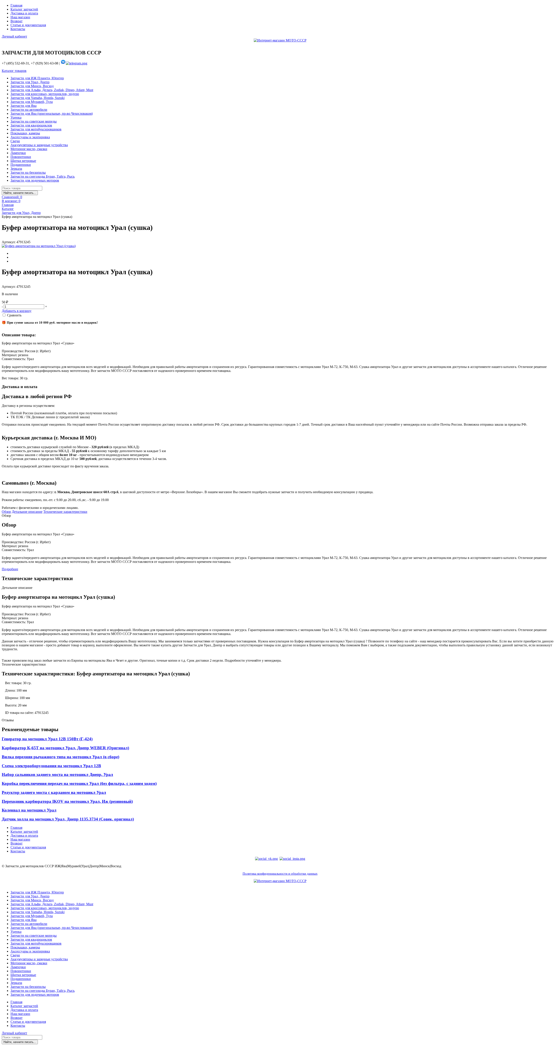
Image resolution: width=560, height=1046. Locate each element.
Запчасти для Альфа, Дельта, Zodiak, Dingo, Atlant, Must (51, 90)
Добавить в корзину (17, 311)
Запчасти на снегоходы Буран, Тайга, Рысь (42, 176)
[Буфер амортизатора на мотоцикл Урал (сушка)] (39, 246)
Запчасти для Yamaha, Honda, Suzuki (37, 98)
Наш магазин (20, 17)
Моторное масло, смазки (28, 149)
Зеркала (16, 168)
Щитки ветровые (23, 161)
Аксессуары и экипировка (30, 137)
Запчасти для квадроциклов (31, 125)
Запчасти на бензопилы (28, 172)
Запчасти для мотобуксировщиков (35, 129)
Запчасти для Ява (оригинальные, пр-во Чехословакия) (51, 113)
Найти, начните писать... (20, 192)
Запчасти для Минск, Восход (32, 86)
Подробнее (10, 569)
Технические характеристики (65, 511)
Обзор (6, 511)
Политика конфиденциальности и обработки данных (280, 873)
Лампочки (18, 153)
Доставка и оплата (24, 13)
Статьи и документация (28, 25)
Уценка (15, 117)
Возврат (16, 21)
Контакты (17, 29)
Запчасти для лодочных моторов (34, 180)
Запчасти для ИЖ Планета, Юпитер (37, 78)
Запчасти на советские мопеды (33, 121)
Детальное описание (27, 511)
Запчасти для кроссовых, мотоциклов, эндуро (44, 94)
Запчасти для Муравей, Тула (31, 102)
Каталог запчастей (24, 9)
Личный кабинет (14, 36)
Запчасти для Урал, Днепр (29, 82)
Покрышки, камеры (25, 133)
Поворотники (20, 157)
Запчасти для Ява (23, 106)
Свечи (15, 141)
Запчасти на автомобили (28, 109)
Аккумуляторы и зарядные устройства (39, 145)
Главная (16, 5)
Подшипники (20, 165)
